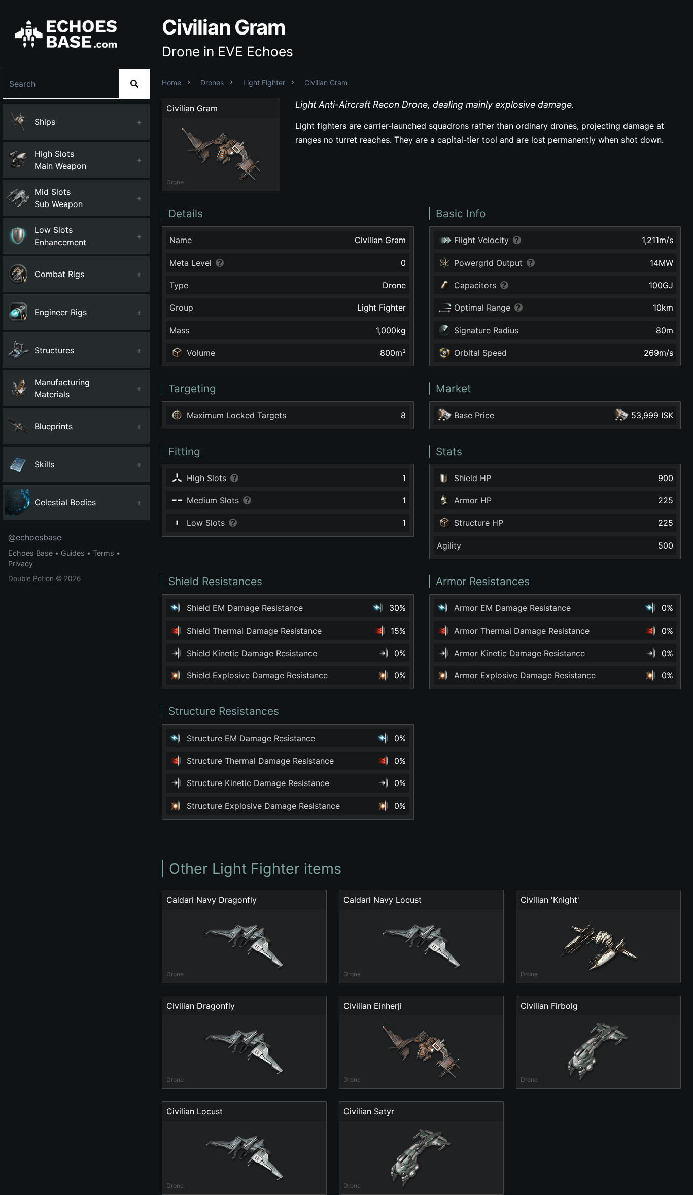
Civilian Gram (326, 82)
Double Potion (31, 578)
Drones (212, 82)
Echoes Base (30, 553)
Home (171, 82)
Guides (73, 553)
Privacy (20, 563)
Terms (103, 553)
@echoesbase (34, 537)
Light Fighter (264, 82)
